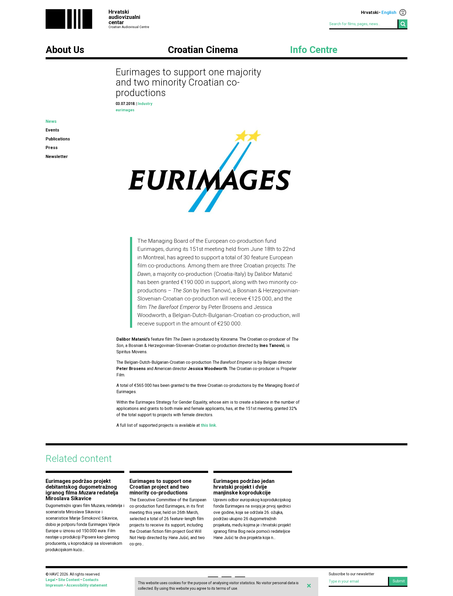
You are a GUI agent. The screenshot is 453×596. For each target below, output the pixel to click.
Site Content (69, 580)
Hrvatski (369, 12)
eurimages (125, 110)
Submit (399, 581)
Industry (145, 104)
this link (208, 425)
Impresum (54, 585)
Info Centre (313, 50)
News (51, 121)
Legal (50, 580)
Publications (58, 138)
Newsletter (57, 156)
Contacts (91, 580)
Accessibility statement (86, 585)
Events (52, 130)
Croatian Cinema (203, 50)
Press (52, 147)
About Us (65, 50)
